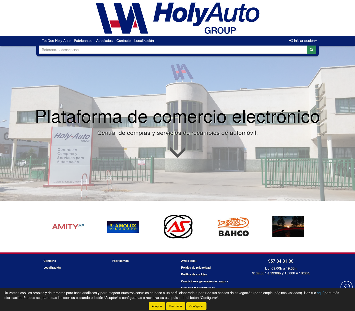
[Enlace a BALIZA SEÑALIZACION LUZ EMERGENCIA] (233, 227)
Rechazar (175, 306)
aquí (320, 292)
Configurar (196, 306)
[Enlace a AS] (123, 227)
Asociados (104, 40)
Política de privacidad (196, 267)
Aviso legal (188, 260)
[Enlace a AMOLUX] (68, 227)
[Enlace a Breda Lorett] (288, 227)
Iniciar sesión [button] (304, 40)
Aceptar (157, 306)
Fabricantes (83, 40)
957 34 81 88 (280, 261)
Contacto (123, 40)
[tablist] (177, 226)
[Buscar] (311, 50)
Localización (144, 40)
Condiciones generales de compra (204, 281)
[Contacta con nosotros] (347, 287)
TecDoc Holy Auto (56, 40)
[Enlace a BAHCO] (178, 227)
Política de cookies (194, 274)
